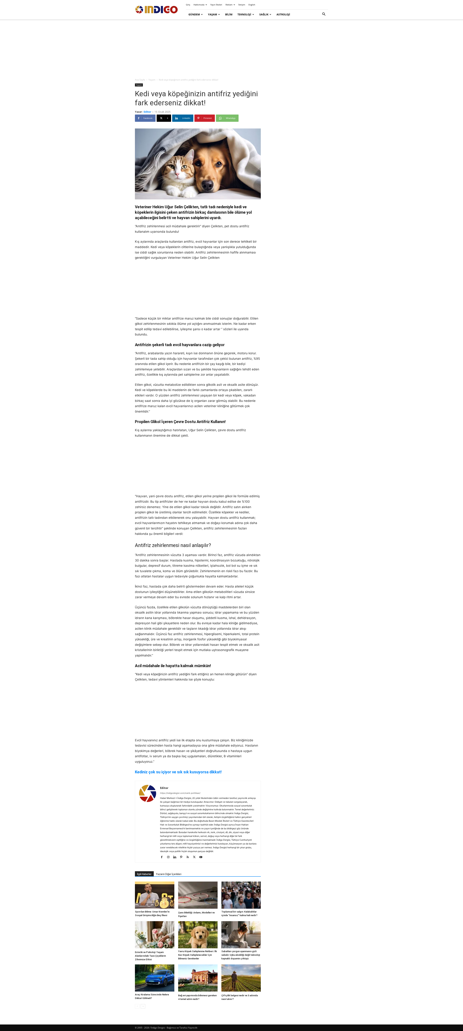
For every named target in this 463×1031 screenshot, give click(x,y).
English (252, 4)
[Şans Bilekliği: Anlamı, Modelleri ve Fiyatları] (198, 896)
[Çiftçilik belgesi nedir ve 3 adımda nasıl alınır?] (241, 978)
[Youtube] (202, 857)
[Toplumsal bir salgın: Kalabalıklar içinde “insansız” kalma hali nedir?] (241, 895)
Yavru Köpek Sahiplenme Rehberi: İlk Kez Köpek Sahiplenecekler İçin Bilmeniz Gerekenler (197, 955)
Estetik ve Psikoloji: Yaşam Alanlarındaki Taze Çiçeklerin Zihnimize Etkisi (150, 956)
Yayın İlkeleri (216, 4)
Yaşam (212, 14)
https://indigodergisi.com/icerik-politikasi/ (180, 793)
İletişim (241, 4)
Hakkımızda (199, 4)
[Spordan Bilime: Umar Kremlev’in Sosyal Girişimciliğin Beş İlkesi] (154, 895)
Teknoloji (244, 14)
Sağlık (263, 14)
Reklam (229, 4)
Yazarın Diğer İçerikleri (168, 874)
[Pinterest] (183, 857)
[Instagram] (170, 857)
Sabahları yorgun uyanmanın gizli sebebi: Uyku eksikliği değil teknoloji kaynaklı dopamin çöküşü (240, 955)
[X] (196, 857)
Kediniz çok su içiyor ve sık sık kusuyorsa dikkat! (178, 772)
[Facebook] (163, 857)
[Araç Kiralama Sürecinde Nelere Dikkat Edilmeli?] (154, 978)
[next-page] (143, 1006)
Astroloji (283, 14)
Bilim (228, 14)
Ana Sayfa (140, 79)
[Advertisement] (231, 49)
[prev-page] (137, 1006)
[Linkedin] (176, 857)
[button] (323, 14)
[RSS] (189, 857)
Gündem (194, 14)
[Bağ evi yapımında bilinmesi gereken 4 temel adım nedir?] (198, 978)
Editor (147, 111)
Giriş (188, 4)
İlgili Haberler (144, 874)
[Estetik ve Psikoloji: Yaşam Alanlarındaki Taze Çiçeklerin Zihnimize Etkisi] (154, 935)
